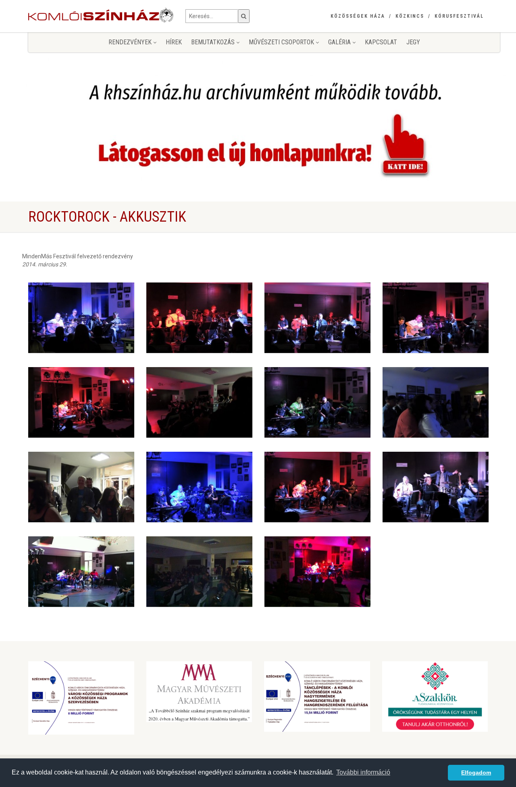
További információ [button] (363, 772)
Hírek (174, 42)
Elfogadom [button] (476, 772)
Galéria (340, 42)
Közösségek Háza (358, 16)
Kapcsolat (381, 42)
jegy (413, 42)
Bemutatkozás (213, 42)
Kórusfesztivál (459, 16)
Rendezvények (130, 42)
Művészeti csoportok (282, 42)
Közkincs (409, 16)
